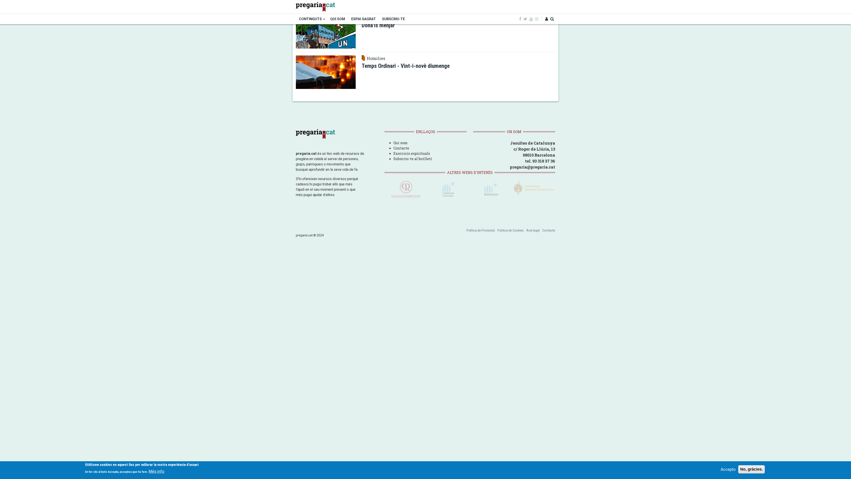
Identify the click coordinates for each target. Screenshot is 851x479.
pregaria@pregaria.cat (532, 167)
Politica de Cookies (511, 230)
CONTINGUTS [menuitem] (310, 19)
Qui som (400, 142)
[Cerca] (552, 19)
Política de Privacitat (480, 230)
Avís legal (533, 230)
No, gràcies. (751, 469)
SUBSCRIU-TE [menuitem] (393, 19)
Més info (156, 471)
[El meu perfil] (546, 19)
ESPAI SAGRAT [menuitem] (363, 19)
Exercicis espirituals (411, 153)
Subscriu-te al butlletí (412, 158)
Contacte (401, 148)
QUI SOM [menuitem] (337, 19)
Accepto (728, 469)
